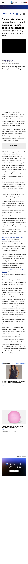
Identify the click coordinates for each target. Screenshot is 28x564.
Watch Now (23, 2)
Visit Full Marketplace (21, 363)
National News (8, 14)
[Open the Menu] (2, 2)
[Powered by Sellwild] (24, 456)
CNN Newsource (8, 60)
